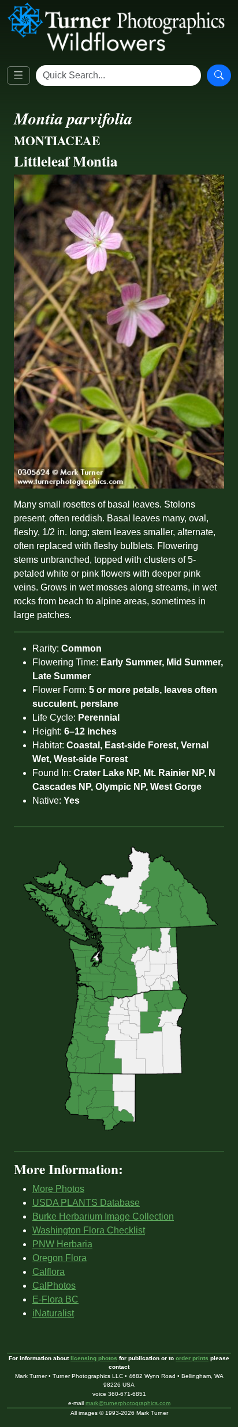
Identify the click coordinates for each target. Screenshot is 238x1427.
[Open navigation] (18, 75)
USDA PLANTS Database (86, 1203)
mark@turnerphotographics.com (127, 1403)
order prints (192, 1358)
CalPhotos (54, 1285)
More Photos (58, 1189)
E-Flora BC (55, 1299)
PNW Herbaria (62, 1244)
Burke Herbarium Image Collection (103, 1216)
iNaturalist (53, 1313)
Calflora (48, 1272)
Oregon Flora (59, 1258)
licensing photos (93, 1358)
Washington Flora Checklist (88, 1230)
